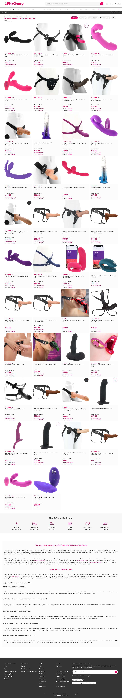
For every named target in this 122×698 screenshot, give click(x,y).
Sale (40, 666)
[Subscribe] (116, 672)
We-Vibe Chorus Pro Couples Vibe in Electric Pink (73, 276)
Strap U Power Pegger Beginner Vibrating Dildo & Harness (46, 55)
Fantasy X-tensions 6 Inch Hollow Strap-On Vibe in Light (46, 320)
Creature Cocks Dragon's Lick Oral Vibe (45, 364)
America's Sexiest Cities (29, 671)
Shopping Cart (8, 674)
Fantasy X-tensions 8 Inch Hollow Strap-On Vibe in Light (46, 232)
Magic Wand (42, 686)
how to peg (15, 576)
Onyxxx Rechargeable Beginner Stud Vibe (101, 409)
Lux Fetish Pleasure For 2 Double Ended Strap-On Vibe (102, 321)
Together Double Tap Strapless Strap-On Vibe (74, 188)
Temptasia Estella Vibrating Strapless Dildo (102, 55)
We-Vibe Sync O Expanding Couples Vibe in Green (103, 276)
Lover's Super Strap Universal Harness (45, 99)
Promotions (42, 669)
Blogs (23, 666)
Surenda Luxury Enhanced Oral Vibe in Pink (102, 365)
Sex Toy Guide (26, 669)
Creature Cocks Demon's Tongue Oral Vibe (73, 321)
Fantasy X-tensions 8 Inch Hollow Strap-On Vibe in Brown (46, 409)
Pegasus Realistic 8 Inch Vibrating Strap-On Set (74, 232)
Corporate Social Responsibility (61, 685)
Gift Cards (42, 671)
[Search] (101, 3)
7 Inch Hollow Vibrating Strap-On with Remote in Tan (16, 144)
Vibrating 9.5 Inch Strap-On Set (14, 364)
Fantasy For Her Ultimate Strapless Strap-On (101, 144)
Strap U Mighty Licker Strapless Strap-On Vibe (17, 99)
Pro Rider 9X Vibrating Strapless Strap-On (16, 55)
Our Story (59, 666)
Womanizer (42, 681)
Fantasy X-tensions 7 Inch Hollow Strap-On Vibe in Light (17, 321)
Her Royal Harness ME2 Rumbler (14, 409)
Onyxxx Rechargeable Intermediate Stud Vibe (45, 453)
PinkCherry (42, 674)
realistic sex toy (82, 560)
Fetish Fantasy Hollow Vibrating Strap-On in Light (45, 188)
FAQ (5, 666)
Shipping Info (8, 676)
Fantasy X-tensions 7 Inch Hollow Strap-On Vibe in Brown (103, 454)
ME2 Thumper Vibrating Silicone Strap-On (45, 276)
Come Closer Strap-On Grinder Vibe (73, 364)
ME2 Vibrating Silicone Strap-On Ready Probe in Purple (16, 454)
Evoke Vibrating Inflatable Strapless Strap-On (15, 498)
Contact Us (7, 679)
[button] (12, 9)
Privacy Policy (60, 676)
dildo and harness (39, 560)
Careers (58, 669)
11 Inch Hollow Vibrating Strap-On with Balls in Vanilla (74, 409)
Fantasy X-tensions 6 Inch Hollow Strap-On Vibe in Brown (103, 232)
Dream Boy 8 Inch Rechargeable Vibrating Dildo (100, 188)
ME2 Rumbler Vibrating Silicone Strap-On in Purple (74, 144)
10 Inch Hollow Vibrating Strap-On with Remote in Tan (16, 232)
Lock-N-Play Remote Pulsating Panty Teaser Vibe (44, 498)
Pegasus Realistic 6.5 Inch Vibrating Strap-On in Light (101, 99)
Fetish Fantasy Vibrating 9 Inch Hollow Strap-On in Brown (74, 99)
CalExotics (42, 679)
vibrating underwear (95, 562)
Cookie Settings (61, 679)
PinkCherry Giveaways (63, 681)
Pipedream (42, 676)
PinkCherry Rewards (10, 671)
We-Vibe (41, 684)
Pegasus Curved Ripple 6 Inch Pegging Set (74, 55)
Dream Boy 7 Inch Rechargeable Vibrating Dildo (43, 143)
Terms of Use (60, 674)
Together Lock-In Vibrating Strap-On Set (17, 276)
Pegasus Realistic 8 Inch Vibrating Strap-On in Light (74, 453)
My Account (8, 669)
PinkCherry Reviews (62, 671)
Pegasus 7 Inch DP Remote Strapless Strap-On (16, 188)
